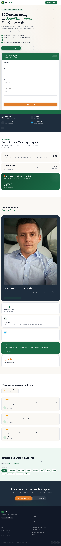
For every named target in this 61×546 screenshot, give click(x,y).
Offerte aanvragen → (23, 498)
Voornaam (6, 62)
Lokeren (28, 470)
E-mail (5, 91)
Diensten (34, 516)
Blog (33, 519)
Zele (4, 473)
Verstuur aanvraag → (30, 104)
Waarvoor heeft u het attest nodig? (13, 97)
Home (33, 514)
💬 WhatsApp (35, 534)
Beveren (48, 470)
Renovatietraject (5, 535)
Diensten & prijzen (27, 48)
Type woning (7, 79)
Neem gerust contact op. (13, 463)
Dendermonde (12, 470)
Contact (34, 521)
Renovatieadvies (5, 530)
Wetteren (35, 470)
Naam (5, 68)
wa (58, 542)
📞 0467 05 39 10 (39, 498)
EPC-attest (4, 527)
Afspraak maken (51, 2)
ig (55, 542)
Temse (54, 470)
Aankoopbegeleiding (6, 532)
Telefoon (6, 85)
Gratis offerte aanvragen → (11, 48)
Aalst (42, 470)
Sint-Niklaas (21, 470)
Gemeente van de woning (10, 74)
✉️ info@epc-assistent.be (38, 532)
